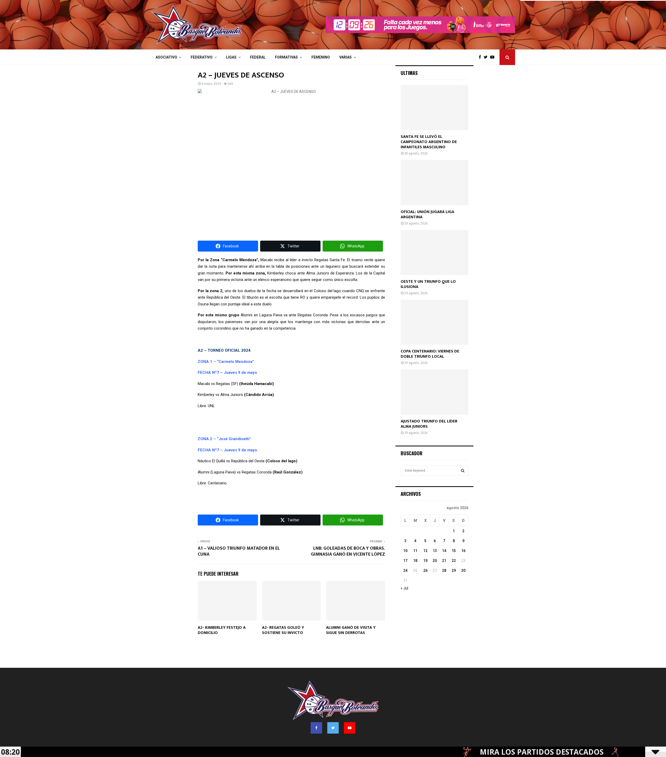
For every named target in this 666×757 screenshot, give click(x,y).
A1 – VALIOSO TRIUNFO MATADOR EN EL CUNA (239, 551)
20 (435, 561)
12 (425, 551)
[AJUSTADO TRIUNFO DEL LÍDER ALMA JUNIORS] (434, 391)
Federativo (202, 57)
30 (463, 570)
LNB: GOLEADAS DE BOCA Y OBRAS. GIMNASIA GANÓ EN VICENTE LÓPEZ (348, 551)
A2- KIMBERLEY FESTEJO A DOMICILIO (222, 630)
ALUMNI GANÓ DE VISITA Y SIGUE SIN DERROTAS (351, 630)
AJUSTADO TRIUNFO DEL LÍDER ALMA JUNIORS (429, 424)
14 (444, 551)
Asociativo (166, 57)
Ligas (231, 57)
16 (463, 551)
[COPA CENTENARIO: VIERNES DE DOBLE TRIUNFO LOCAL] (434, 322)
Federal (258, 57)
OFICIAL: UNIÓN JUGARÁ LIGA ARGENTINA (427, 214)
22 (454, 561)
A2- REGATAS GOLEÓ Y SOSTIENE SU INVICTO (283, 630)
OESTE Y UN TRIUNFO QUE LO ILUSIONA (428, 284)
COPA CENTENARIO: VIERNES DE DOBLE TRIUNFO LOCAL (430, 354)
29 (454, 570)
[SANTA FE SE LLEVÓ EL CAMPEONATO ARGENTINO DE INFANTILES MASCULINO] (434, 107)
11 (415, 551)
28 (444, 570)
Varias (345, 57)
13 (435, 551)
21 (444, 561)
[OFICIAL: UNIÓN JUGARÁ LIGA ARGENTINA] (434, 182)
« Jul (404, 588)
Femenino (320, 57)
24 (405, 570)
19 (425, 561)
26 (425, 570)
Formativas (286, 57)
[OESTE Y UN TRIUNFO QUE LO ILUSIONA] (434, 252)
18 (415, 561)
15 (454, 551)
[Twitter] (487, 57)
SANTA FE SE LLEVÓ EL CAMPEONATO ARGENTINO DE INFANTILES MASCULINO (429, 142)
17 (405, 561)
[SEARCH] (462, 470)
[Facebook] (481, 57)
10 (405, 551)
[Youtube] (493, 57)
